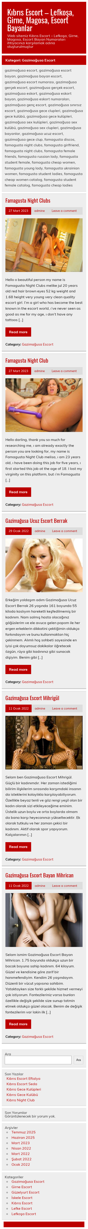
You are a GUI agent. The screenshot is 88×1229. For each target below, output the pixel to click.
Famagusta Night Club (26, 360)
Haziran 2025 (23, 1137)
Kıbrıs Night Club (21, 1100)
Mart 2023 (21, 1143)
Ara (8, 1054)
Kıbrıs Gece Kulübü (22, 1094)
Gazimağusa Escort (37, 344)
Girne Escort (22, 1187)
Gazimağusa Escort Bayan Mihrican (39, 875)
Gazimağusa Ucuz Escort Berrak (36, 520)
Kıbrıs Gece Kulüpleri (24, 1089)
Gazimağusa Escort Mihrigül (32, 698)
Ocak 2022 (21, 1164)
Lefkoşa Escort (24, 1213)
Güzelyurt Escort (25, 1192)
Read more (18, 332)
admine (39, 211)
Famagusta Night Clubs (27, 200)
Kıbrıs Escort (22, 1203)
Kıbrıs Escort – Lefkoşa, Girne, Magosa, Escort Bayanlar (40, 19)
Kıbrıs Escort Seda (22, 1084)
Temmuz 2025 (24, 1132)
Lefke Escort (22, 1208)
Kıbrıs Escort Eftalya (23, 1078)
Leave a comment (64, 211)
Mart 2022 (21, 1153)
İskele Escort (22, 1197)
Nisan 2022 (21, 1148)
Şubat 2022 (22, 1159)
